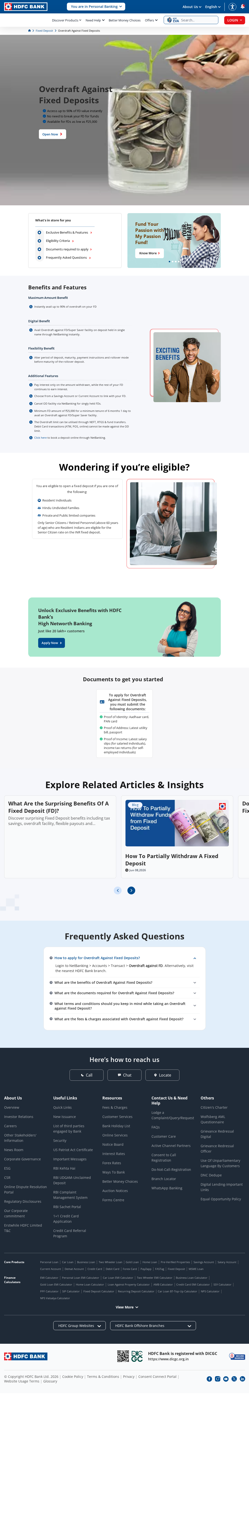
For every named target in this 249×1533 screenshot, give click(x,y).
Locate (165, 1075)
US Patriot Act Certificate (73, 1149)
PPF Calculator (49, 1291)
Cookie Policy (72, 1376)
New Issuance (64, 1116)
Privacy (128, 1376)
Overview (11, 1107)
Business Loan (86, 1262)
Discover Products (65, 20)
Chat (127, 1075)
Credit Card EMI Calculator (193, 1284)
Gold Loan (132, 1262)
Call (89, 1075)
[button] (96, 7)
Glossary (50, 1381)
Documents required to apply (67, 249)
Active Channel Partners (171, 1145)
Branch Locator (163, 1178)
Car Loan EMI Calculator (118, 1277)
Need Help (93, 20)
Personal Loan (49, 1262)
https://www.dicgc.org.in (168, 1359)
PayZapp (146, 1269)
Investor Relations (18, 1116)
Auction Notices (115, 1190)
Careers (10, 1126)
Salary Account (227, 1262)
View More (124, 1307)
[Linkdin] (242, 1379)
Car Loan (67, 1262)
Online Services (115, 1135)
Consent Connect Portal (157, 1376)
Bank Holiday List (116, 1126)
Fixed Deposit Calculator (98, 1291)
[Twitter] (234, 1379)
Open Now (50, 134)
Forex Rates (111, 1163)
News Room (13, 1149)
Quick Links (62, 1107)
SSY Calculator (222, 1284)
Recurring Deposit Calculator (136, 1291)
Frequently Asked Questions (67, 257)
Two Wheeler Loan (110, 1262)
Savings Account (204, 1262)
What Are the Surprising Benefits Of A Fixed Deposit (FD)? (58, 807)
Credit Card (95, 1269)
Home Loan (149, 1262)
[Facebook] (209, 1379)
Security (59, 1140)
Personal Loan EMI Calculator (80, 1277)
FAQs (155, 1127)
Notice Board (113, 1144)
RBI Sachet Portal (67, 1206)
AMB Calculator (163, 1284)
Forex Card (130, 1269)
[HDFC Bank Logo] (25, 6)
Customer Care (163, 1136)
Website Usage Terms (21, 1381)
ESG (7, 1168)
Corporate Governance (22, 1159)
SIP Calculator (71, 1291)
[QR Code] (123, 1356)
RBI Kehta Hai (64, 1168)
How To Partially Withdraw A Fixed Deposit (171, 859)
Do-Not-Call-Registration (171, 1169)
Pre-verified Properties (175, 1262)
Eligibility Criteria (58, 240)
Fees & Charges (114, 1107)
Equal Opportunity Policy (221, 1199)
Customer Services (117, 1116)
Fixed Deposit (176, 1269)
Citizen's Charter (214, 1107)
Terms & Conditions (103, 1376)
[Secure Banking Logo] (237, 1356)
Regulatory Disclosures (22, 1201)
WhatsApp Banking (166, 1188)
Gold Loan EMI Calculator (56, 1284)
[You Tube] (226, 1379)
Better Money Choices (125, 20)
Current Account (50, 1269)
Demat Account (74, 1269)
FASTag (159, 1269)
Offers (149, 20)
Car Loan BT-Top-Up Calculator (177, 1291)
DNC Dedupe (211, 1175)
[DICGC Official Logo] (137, 1356)
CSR (7, 1177)
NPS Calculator (210, 1291)
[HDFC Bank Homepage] (29, 30)
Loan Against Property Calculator (129, 1284)
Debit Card (112, 1269)
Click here (40, 437)
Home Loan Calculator (90, 1284)
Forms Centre (113, 1200)
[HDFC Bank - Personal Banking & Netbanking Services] (25, 1356)
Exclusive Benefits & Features (67, 232)
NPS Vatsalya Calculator (55, 1298)
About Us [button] (190, 6)
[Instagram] (217, 1379)
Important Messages (70, 1159)
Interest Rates (113, 1153)
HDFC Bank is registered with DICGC (182, 1353)
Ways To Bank (113, 1172)
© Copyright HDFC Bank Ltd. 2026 (31, 1376)
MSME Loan (196, 1269)
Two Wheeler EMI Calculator (154, 1277)
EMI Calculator (49, 1277)
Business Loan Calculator (191, 1277)
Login (232, 20)
